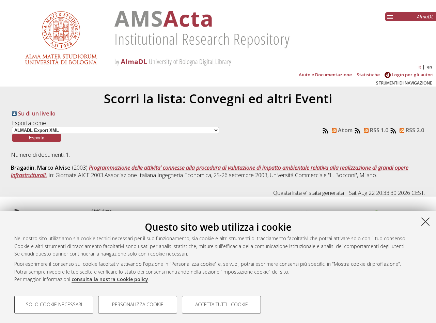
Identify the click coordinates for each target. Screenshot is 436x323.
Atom (345, 130)
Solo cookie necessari (54, 304)
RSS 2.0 (414, 130)
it (420, 67)
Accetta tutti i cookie (221, 304)
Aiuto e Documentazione (325, 75)
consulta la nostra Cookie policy (110, 279)
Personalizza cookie (138, 304)
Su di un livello (37, 113)
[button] (36, 138)
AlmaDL (425, 16)
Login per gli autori (412, 75)
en (429, 67)
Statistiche (368, 75)
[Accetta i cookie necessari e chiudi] (425, 221)
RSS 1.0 (378, 130)
